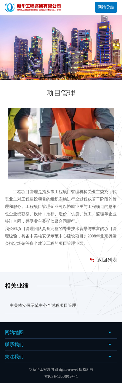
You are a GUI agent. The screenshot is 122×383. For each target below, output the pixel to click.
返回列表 (107, 260)
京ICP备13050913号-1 (61, 376)
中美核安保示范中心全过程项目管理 (43, 305)
